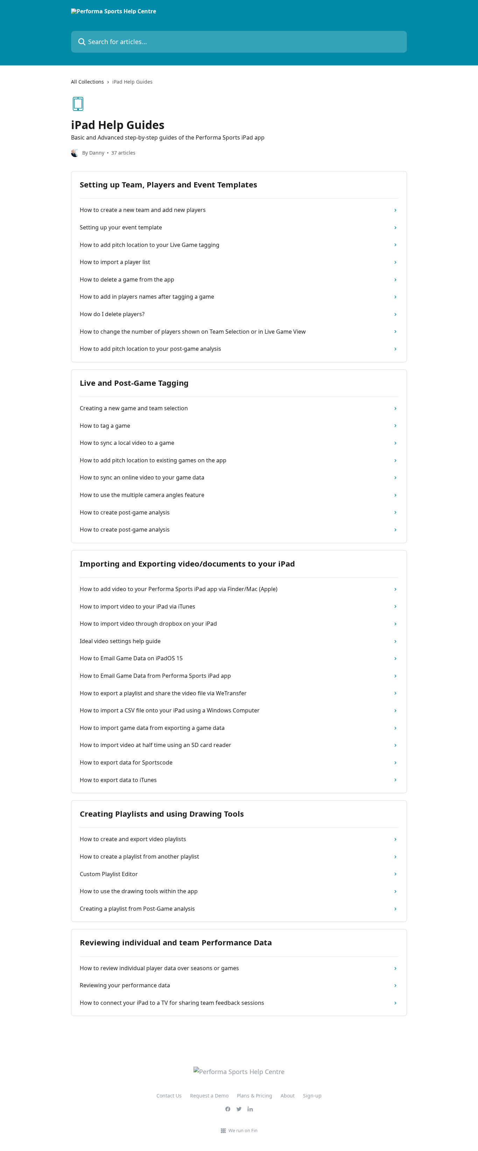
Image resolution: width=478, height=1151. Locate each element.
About (288, 1095)
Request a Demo (209, 1095)
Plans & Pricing (254, 1095)
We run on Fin (243, 1130)
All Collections (87, 81)
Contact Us (169, 1095)
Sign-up (312, 1095)
